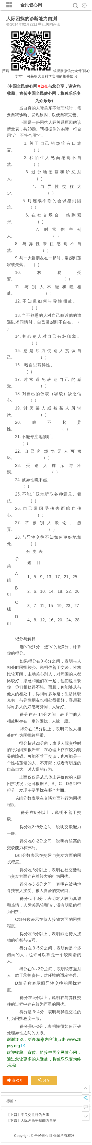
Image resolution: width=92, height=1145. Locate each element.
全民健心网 (31, 5)
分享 (46, 1080)
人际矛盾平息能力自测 (38, 1120)
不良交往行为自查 (35, 1115)
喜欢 (17, 1080)
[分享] (85, 1098)
